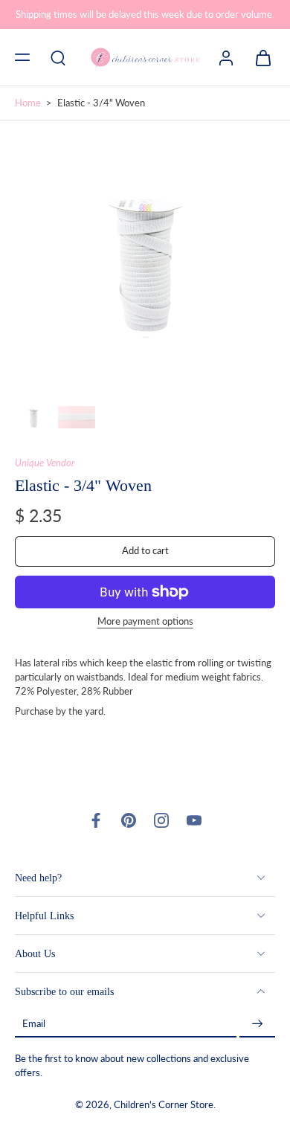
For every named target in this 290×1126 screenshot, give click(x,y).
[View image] (33, 417)
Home (28, 103)
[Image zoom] (145, 262)
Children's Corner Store (163, 1104)
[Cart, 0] (258, 57)
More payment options (145, 622)
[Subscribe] (257, 1023)
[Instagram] (161, 820)
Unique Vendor (44, 463)
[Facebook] (96, 820)
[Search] (58, 57)
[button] (22, 57)
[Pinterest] (128, 820)
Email (33, 1023)
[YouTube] (194, 820)
